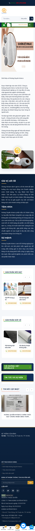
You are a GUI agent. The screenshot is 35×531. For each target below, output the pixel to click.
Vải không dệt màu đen (10, 346)
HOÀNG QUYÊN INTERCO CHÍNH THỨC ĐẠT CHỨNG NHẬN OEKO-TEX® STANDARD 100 (17, 416)
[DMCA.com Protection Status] (7, 495)
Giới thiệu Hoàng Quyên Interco (12, 466)
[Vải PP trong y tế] (10, 289)
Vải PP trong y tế (10, 299)
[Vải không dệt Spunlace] (17, 49)
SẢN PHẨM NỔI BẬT (13, 272)
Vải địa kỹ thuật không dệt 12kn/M (24, 347)
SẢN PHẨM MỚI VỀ (13, 320)
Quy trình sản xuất (8, 473)
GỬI (30, 482)
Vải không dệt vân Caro (24, 299)
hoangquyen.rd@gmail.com (11, 518)
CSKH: (20, 24)
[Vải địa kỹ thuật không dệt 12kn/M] (24, 337)
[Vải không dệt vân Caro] (24, 289)
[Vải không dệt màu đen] (10, 337)
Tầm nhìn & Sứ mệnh (8, 470)
